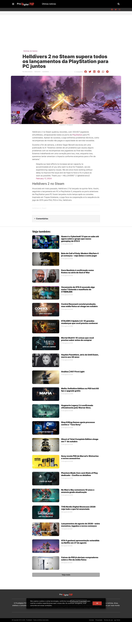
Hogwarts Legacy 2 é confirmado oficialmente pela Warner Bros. (77, 406)
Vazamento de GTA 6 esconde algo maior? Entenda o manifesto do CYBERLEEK (78, 289)
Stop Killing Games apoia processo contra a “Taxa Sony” (78, 423)
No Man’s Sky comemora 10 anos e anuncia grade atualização (77, 491)
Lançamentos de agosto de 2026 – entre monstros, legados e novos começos (80, 524)
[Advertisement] (66, 29)
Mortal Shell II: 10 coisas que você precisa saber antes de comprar (77, 339)
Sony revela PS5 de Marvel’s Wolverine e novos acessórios (80, 457)
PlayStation (77, 135)
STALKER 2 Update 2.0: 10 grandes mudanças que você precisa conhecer (79, 322)
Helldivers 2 (36, 208)
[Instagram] (119, 9)
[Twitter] (115, 9)
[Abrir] (13, 4)
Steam (44, 208)
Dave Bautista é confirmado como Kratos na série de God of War (77, 271)
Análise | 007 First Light (72, 371)
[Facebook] (112, 9)
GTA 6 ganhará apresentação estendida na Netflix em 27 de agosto (80, 541)
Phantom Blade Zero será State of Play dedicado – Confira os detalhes (79, 474)
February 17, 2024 (44, 178)
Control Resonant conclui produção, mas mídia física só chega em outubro (79, 305)
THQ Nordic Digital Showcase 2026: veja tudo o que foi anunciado (78, 508)
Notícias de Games (30, 51)
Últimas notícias (49, 4)
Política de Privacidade (78, 601)
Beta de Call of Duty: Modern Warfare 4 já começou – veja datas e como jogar (80, 254)
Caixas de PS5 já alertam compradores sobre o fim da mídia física (79, 558)
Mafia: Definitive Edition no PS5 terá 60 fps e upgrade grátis (80, 389)
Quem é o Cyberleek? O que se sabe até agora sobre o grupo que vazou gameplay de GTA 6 (80, 238)
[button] (118, 4)
